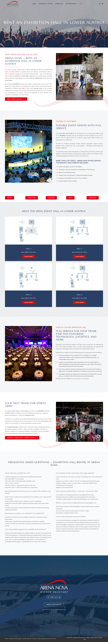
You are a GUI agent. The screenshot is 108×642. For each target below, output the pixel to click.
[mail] (55, 597)
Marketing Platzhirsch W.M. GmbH (48, 638)
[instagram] (102, 3)
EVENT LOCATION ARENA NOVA (58, 609)
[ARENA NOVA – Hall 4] (79, 266)
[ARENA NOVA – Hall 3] (28, 266)
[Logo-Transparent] (12, 1)
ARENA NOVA (21, 69)
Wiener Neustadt (9, 74)
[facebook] (99, 3)
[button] (28, 256)
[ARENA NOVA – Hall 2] (79, 220)
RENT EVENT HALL (46, 609)
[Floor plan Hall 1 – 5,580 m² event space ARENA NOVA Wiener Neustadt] (28, 220)
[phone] (59, 597)
